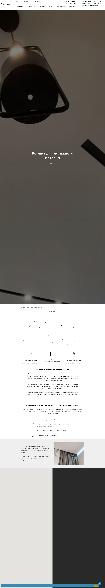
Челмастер (5, 4)
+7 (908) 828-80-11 (71, 3)
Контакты (25, 1)
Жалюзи (42, 6)
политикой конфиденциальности (86, 585)
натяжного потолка (67, 323)
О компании (36, 1)
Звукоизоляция (72, 6)
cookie (78, 585)
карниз (40, 339)
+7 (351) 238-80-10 (71, 1)
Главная (22, 307)
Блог (17, 1)
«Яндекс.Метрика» (44, 585)
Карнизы (50, 6)
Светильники (32, 6)
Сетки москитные (60, 6)
